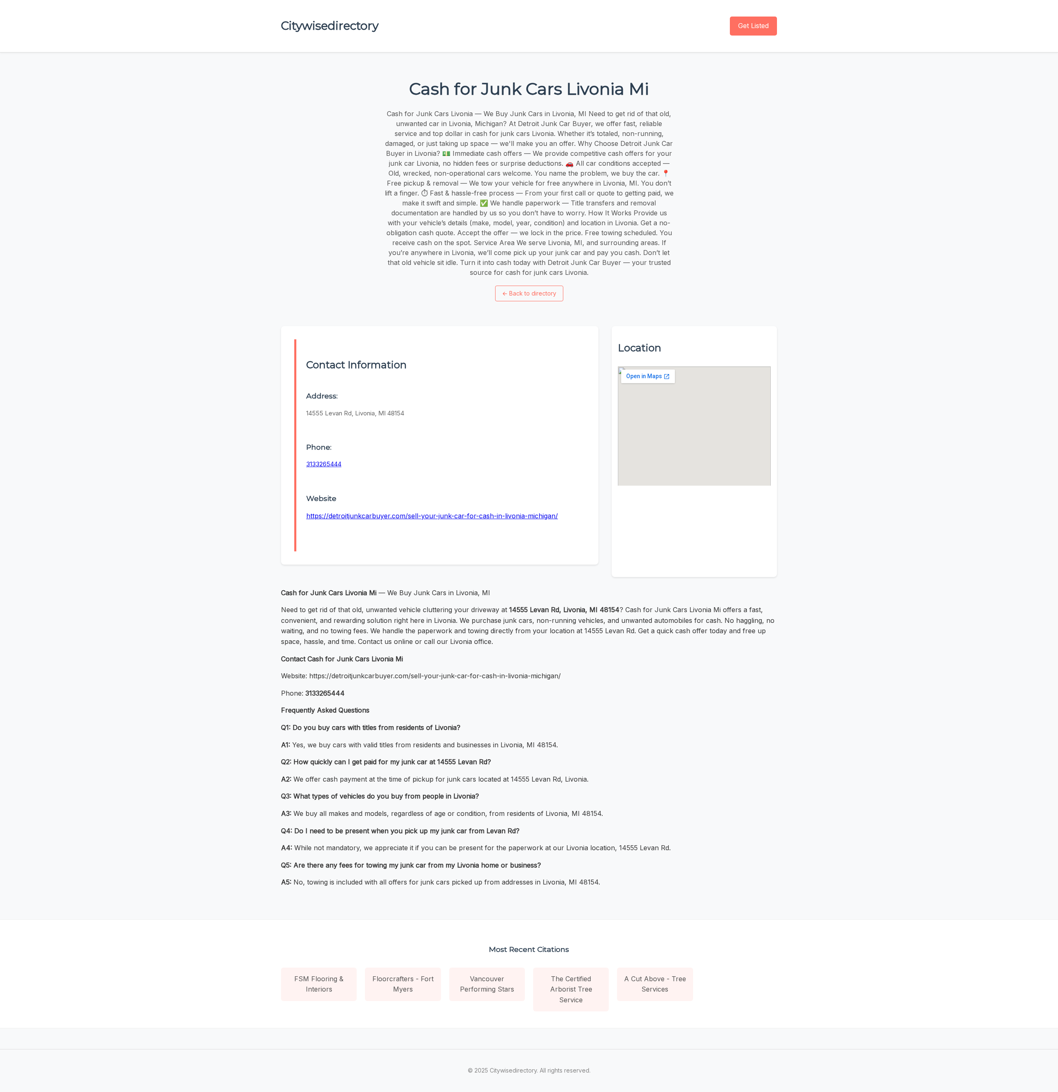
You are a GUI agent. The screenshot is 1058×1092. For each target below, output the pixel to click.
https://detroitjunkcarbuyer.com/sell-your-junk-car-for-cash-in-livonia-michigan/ (432, 516)
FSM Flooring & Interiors (318, 984)
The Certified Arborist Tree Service (571, 989)
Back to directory (529, 293)
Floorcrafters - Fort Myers (403, 984)
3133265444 (323, 464)
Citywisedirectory (330, 26)
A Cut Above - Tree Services (655, 984)
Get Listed (753, 25)
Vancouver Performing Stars (487, 984)
